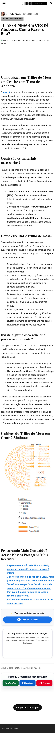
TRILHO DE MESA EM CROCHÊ (25, 668)
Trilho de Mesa (16, 18)
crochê (6, 92)
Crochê (4, 668)
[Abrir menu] (4, 3)
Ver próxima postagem (27, 707)
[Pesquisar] (51, 3)
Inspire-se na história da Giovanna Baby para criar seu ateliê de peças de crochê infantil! (28, 569)
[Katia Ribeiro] (27, 3)
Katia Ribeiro (15, 14)
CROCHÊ (5, 18)
